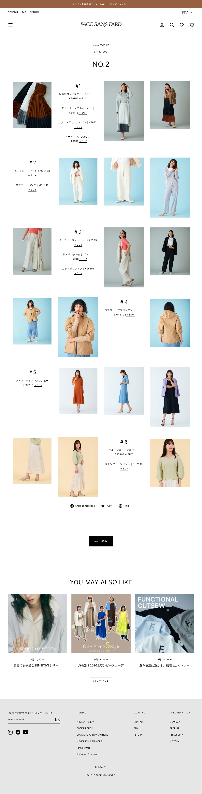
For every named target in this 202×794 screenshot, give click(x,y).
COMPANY (175, 722)
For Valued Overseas (87, 754)
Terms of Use (83, 747)
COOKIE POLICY (85, 728)
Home (95, 45)
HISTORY (174, 741)
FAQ (24, 12)
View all (101, 680)
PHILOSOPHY (176, 734)
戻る (104, 540)
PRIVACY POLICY (85, 722)
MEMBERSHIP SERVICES (89, 741)
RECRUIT (174, 728)
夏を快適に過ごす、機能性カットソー (164, 665)
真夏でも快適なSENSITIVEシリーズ (37, 665)
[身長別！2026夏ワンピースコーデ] (101, 623)
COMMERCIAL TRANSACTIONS (92, 734)
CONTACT (13, 12)
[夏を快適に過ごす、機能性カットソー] (164, 623)
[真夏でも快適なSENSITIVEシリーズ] (37, 623)
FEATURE (104, 45)
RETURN (34, 12)
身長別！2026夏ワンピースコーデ (101, 665)
